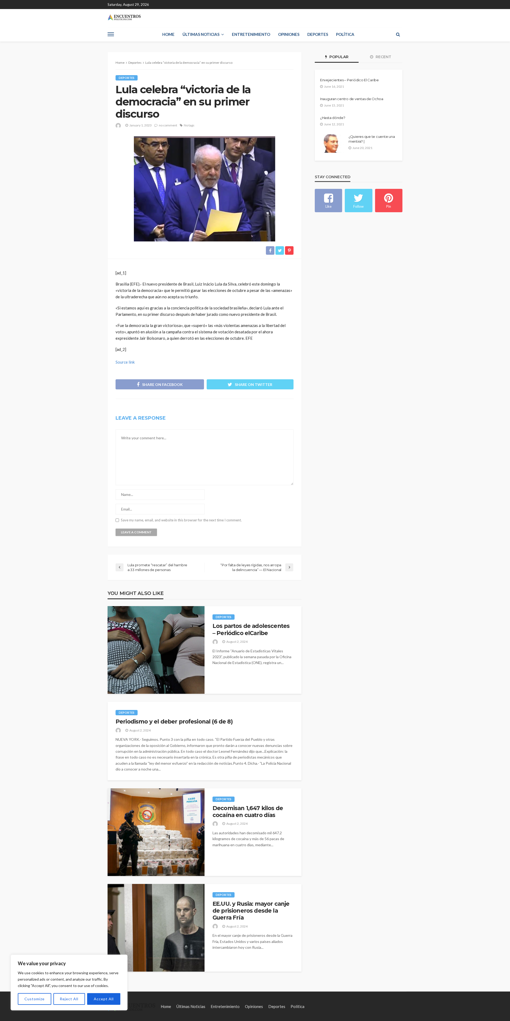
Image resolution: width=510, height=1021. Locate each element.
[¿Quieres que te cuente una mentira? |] (332, 143)
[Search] (397, 34)
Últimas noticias (200, 34)
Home (168, 34)
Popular (338, 56)
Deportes (317, 34)
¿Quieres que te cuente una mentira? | (371, 138)
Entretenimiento (251, 34)
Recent (383, 56)
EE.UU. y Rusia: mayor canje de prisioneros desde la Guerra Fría (250, 910)
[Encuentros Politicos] (124, 17)
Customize (34, 999)
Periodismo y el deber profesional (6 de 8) (174, 721)
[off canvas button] (111, 34)
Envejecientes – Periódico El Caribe (349, 80)
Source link (125, 362)
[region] (69, 982)
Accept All (104, 999)
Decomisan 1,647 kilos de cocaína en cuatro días (247, 811)
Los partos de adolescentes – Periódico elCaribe (251, 629)
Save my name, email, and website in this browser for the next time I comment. (181, 520)
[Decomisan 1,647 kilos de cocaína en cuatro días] (156, 832)
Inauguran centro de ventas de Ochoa (351, 99)
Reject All (69, 999)
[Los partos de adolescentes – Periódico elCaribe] (156, 650)
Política (345, 34)
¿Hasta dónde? (332, 118)
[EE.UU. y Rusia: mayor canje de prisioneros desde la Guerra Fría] (156, 928)
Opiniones (288, 34)
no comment (168, 125)
